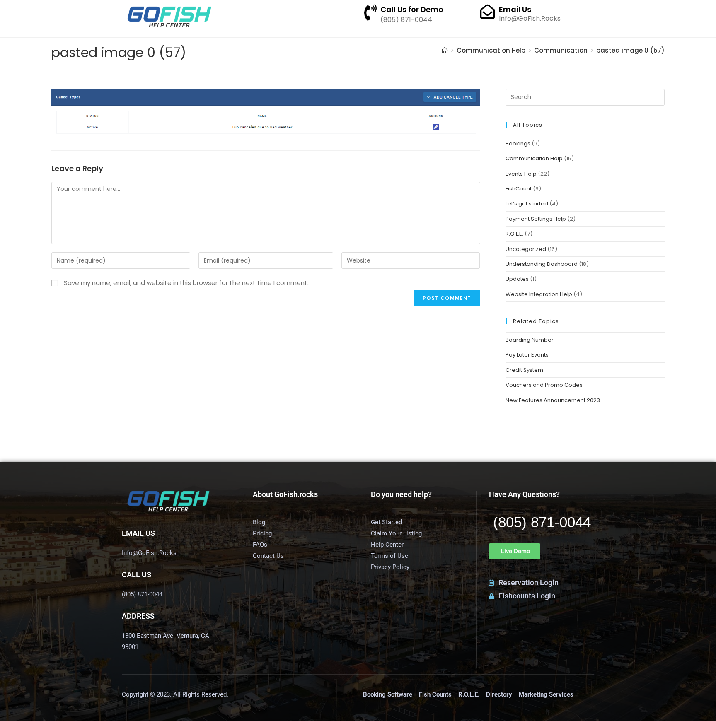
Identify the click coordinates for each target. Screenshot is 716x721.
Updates (517, 279)
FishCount (519, 189)
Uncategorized (526, 249)
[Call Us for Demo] (370, 12)
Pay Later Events (527, 355)
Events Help (521, 174)
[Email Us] (487, 11)
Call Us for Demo (411, 9)
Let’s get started (527, 203)
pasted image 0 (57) (630, 50)
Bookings (518, 143)
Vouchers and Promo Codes (544, 385)
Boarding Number (530, 340)
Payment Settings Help (536, 219)
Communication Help (534, 158)
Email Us (515, 9)
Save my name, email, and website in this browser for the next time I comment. (186, 282)
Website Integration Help (539, 294)
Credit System (524, 370)
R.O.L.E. (514, 234)
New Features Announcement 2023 (553, 400)
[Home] (445, 50)
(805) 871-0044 (542, 522)
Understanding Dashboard (542, 264)
